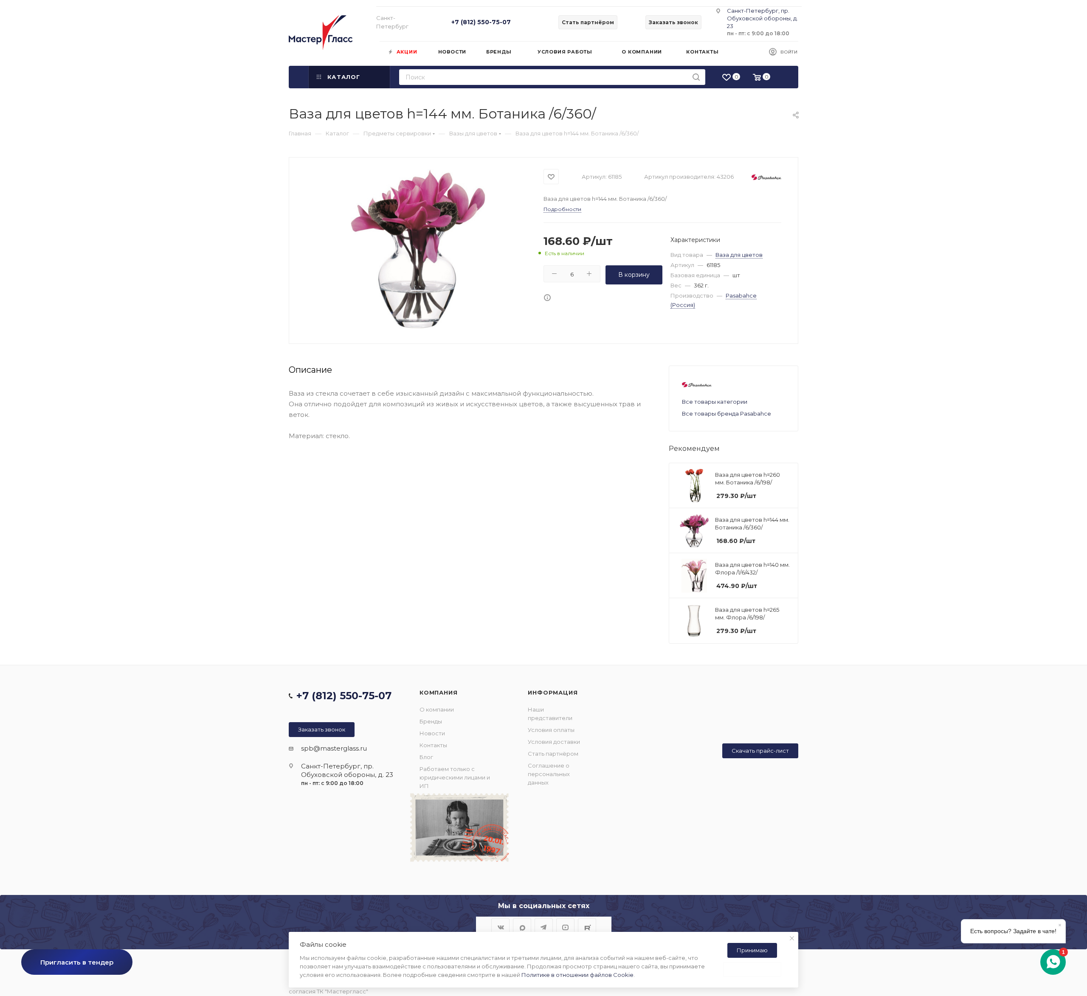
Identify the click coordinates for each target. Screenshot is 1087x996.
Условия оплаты (551, 729)
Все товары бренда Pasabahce (726, 413)
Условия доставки (554, 741)
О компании (437, 709)
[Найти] (696, 77)
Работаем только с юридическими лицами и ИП (455, 777)
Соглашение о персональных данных (549, 774)
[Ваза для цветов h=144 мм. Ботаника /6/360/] (418, 249)
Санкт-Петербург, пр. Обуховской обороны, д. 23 (762, 18)
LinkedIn (587, 927)
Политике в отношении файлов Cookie (577, 974)
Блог (426, 757)
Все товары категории (714, 401)
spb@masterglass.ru (334, 748)
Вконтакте (500, 927)
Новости (432, 733)
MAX (522, 927)
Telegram (544, 927)
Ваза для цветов (739, 254)
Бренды (431, 721)
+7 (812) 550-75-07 (481, 22)
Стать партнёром (553, 753)
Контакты (433, 745)
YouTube (565, 927)
